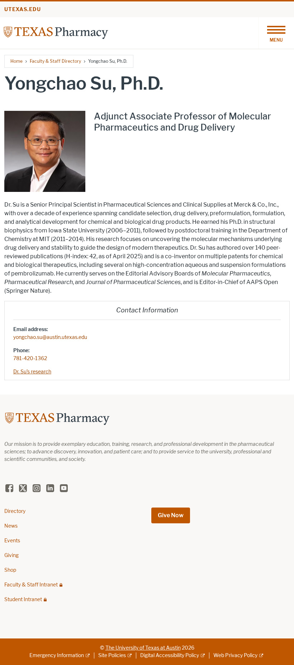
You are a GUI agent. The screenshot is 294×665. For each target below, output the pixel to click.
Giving (11, 555)
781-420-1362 (30, 358)
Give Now (171, 515)
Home (16, 61)
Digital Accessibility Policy (169, 655)
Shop (10, 570)
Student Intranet (23, 599)
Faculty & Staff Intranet (31, 585)
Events (12, 541)
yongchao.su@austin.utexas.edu (50, 337)
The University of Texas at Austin (143, 648)
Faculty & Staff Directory (55, 61)
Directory (14, 511)
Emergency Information (56, 655)
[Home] (56, 32)
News (11, 526)
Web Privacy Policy (235, 655)
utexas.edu (22, 9)
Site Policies (112, 655)
